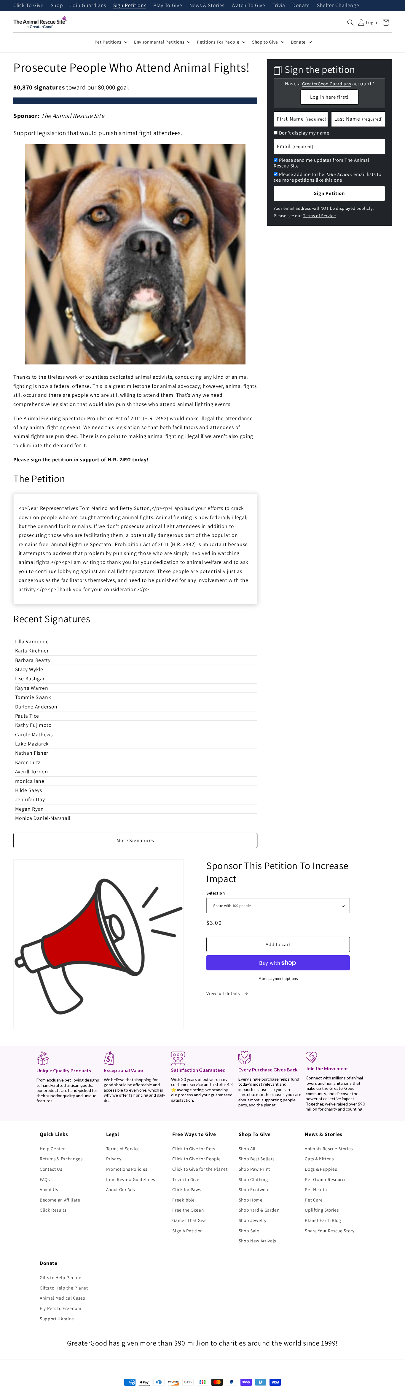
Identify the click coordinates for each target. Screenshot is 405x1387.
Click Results (53, 1210)
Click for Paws (186, 1189)
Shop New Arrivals (257, 1241)
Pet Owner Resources (327, 1179)
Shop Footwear (254, 1189)
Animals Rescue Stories (329, 1148)
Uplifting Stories (322, 1210)
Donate (301, 6)
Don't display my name (304, 132)
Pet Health (316, 1189)
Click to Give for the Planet (199, 1169)
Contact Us (51, 1169)
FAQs (45, 1179)
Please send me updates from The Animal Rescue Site (321, 163)
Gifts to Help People (60, 1277)
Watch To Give (248, 6)
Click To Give (28, 6)
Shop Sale (249, 1231)
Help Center (52, 1148)
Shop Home (251, 1200)
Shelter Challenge (338, 6)
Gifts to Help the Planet (64, 1288)
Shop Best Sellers (257, 1159)
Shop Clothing (253, 1179)
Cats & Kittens (319, 1159)
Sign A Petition (187, 1231)
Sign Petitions (129, 6)
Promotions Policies (127, 1169)
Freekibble (183, 1200)
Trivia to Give (185, 1179)
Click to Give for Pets (193, 1148)
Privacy (114, 1159)
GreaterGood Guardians (326, 83)
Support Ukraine (57, 1319)
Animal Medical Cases (62, 1298)
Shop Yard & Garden (259, 1210)
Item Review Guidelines (130, 1179)
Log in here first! (329, 97)
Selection (215, 893)
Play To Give (167, 6)
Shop (57, 6)
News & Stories (206, 6)
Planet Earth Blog (323, 1220)
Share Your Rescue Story (329, 1231)
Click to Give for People (196, 1159)
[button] (350, 22)
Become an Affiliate (60, 1200)
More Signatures (135, 840)
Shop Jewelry (253, 1220)
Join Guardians (88, 6)
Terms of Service (319, 215)
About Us (49, 1189)
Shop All (247, 1148)
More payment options (278, 978)
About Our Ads (120, 1189)
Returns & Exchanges (61, 1159)
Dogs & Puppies (321, 1169)
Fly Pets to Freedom (61, 1308)
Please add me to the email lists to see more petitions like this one (327, 177)
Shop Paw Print (254, 1169)
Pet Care (314, 1200)
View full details (223, 993)
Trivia (278, 6)
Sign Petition (329, 193)
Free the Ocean (188, 1210)
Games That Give (189, 1220)
